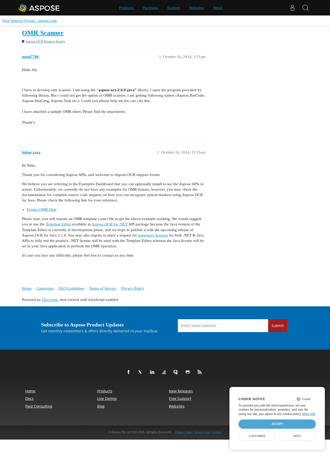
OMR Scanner (43, 33)
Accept (277, 423)
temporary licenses (153, 235)
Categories (45, 288)
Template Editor (58, 224)
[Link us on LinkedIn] (153, 372)
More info (308, 414)
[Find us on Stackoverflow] (165, 372)
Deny (297, 435)
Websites (196, 8)
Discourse (50, 300)
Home (27, 288)
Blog (101, 406)
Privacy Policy (132, 288)
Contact (216, 432)
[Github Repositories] (188, 372)
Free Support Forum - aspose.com (30, 21)
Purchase (150, 8)
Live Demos (107, 398)
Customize (257, 435)
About (217, 8)
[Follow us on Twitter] (141, 372)
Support (173, 8)
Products (126, 8)
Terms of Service (102, 288)
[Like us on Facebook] (129, 372)
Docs (29, 398)
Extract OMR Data (41, 209)
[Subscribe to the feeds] (200, 372)
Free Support (180, 398)
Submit (277, 325)
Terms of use (202, 432)
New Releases (181, 391)
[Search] (305, 7)
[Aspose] (39, 7)
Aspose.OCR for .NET (110, 224)
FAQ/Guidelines (71, 288)
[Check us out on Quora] (177, 372)
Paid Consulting (38, 406)
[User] (292, 7)
